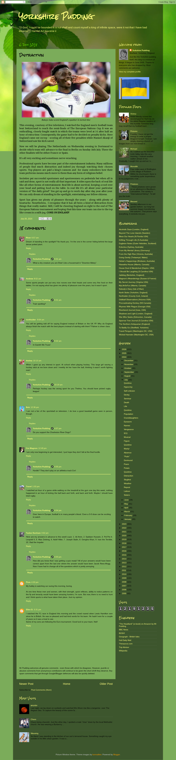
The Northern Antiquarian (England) (134, 324)
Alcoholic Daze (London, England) (133, 229)
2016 (124, 551)
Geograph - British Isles (129, 637)
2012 (124, 566)
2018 (124, 543)
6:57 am (35, 238)
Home (66, 683)
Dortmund (128, 460)
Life (125, 406)
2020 (124, 535)
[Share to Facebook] (47, 218)
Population (128, 414)
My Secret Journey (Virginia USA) (133, 282)
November (129, 364)
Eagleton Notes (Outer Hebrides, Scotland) (137, 243)
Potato (127, 468)
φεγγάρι (34, 705)
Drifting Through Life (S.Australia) (133, 240)
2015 (124, 555)
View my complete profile (130, 72)
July (126, 380)
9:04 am (40, 320)
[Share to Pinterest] (50, 218)
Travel (29, 486)
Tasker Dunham (33, 533)
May (126, 504)
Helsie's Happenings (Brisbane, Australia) (137, 261)
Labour (127, 491)
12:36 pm (35, 407)
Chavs (33, 719)
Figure (127, 441)
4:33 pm (34, 582)
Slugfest (127, 479)
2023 (124, 524)
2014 (124, 559)
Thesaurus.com (126, 644)
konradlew (97, 754)
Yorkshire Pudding (56, 16)
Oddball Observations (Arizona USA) (135, 299)
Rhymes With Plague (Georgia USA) (134, 306)
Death (126, 402)
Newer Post (26, 683)
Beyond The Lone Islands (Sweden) (134, 233)
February (128, 515)
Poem (126, 464)
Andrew (29, 279)
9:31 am (57, 259)
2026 (124, 349)
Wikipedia (123, 651)
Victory (133, 114)
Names (127, 425)
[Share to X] (45, 218)
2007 (124, 586)
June (126, 500)
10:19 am (58, 385)
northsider (31, 320)
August (127, 376)
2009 (124, 578)
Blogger (116, 754)
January (128, 519)
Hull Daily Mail (125, 640)
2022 (124, 528)
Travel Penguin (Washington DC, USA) (135, 331)
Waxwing (34, 733)
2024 (124, 357)
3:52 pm (45, 533)
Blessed (133, 201)
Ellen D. (29, 609)
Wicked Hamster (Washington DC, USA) (136, 335)
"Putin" (127, 456)
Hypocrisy (128, 387)
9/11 (126, 433)
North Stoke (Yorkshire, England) (133, 292)
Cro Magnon (32, 448)
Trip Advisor (124, 647)
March (127, 511)
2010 (124, 574)
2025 (124, 353)
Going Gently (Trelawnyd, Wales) (133, 257)
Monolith (134, 166)
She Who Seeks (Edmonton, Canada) (135, 317)
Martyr (127, 449)
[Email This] (40, 218)
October (128, 368)
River (28, 238)
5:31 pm (37, 609)
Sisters (127, 495)
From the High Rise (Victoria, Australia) (136, 254)
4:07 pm (57, 428)
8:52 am (37, 279)
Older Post (106, 683)
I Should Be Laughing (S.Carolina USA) (136, 271)
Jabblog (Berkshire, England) (131, 275)
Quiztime (128, 383)
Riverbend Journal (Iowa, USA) (132, 310)
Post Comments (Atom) (41, 690)
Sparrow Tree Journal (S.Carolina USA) (136, 320)
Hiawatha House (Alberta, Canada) (134, 264)
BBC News (123, 630)
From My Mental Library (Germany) (134, 250)
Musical (127, 437)
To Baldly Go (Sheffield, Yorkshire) (134, 328)
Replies (32, 254)
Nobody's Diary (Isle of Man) (131, 289)
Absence (127, 453)
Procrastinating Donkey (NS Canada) (135, 303)
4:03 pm (57, 557)
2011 (124, 570)
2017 (124, 547)
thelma (29, 361)
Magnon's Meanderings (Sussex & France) (137, 278)
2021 (124, 532)
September (129, 372)
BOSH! (122, 633)
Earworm (128, 422)
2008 (124, 582)
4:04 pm (57, 510)
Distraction (128, 476)
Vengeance (129, 429)
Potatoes (134, 184)
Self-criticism (129, 391)
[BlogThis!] (42, 218)
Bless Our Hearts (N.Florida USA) (133, 236)
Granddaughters (131, 418)
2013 (124, 563)
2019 (124, 539)
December (129, 360)
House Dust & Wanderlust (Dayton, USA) (136, 268)
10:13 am (37, 361)
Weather (127, 483)
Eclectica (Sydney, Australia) (131, 247)
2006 (124, 589)
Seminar (127, 398)
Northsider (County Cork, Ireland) (133, 296)
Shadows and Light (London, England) (135, 313)
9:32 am (57, 341)
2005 (124, 593)
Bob (28, 407)
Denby (127, 395)
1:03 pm (36, 486)
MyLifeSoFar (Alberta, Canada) (132, 285)
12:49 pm (42, 448)
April (126, 508)
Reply (28, 248)
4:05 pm (57, 467)
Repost (127, 487)
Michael (133, 149)
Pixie (28, 582)
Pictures (133, 131)
